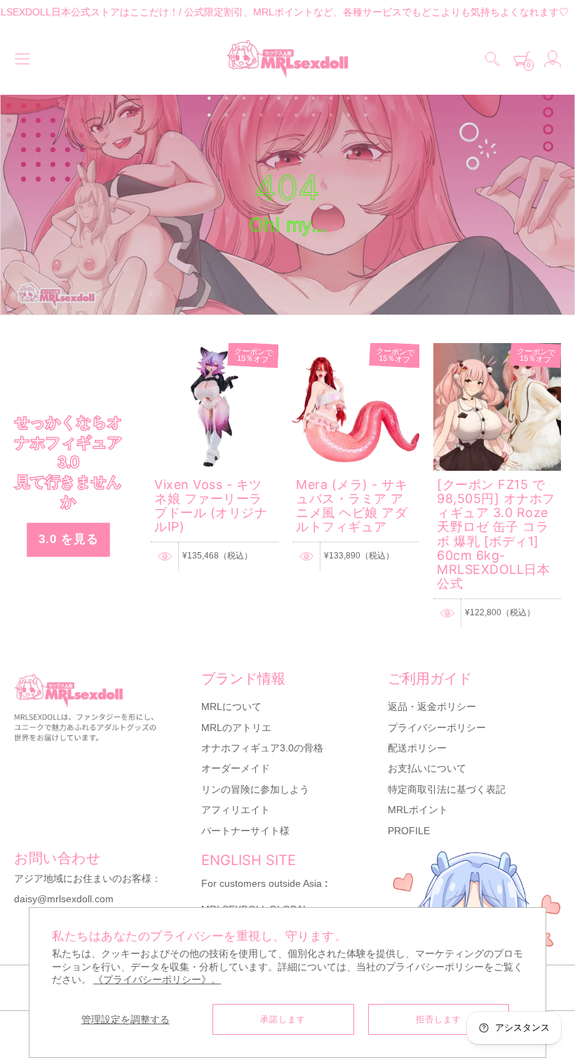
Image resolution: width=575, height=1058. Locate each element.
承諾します (283, 1019)
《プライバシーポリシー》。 (157, 980)
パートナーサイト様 (245, 830)
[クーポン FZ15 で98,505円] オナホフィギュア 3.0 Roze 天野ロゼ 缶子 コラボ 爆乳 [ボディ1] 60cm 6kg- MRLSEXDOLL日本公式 (496, 534)
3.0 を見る (69, 539)
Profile (409, 830)
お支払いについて (427, 768)
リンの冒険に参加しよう (255, 789)
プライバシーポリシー (437, 727)
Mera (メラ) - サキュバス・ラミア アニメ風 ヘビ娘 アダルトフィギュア (351, 506)
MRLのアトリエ (236, 727)
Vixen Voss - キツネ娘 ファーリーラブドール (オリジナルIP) (210, 506)
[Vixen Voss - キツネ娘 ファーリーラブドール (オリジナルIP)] (214, 349)
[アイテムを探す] (492, 59)
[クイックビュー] (165, 556)
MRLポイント (418, 809)
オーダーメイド (235, 768)
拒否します (438, 1019)
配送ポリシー (417, 748)
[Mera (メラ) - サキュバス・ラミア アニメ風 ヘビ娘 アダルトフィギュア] (356, 349)
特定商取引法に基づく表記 (447, 789)
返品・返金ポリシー (432, 706)
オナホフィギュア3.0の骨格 (262, 748)
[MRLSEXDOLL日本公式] (287, 59)
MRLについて (231, 706)
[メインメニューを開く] (22, 59)
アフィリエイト (235, 809)
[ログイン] (552, 58)
